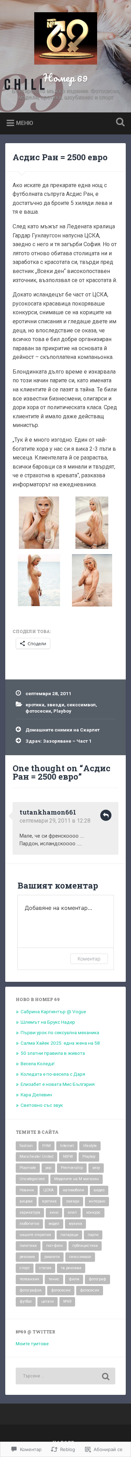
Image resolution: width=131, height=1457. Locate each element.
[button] (39, 523)
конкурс (93, 1212)
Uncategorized (32, 1179)
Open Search (118, 122)
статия (45, 1268)
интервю (97, 1201)
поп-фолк (54, 1245)
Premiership (72, 1167)
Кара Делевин (36, 1094)
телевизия (29, 1279)
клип (72, 1212)
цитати (47, 1301)
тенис (54, 1279)
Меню (24, 123)
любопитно (29, 1223)
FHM (46, 1145)
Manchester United (36, 1156)
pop (48, 1167)
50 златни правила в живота (53, 1053)
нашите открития (35, 1234)
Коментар (89, 959)
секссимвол (81, 704)
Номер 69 (65, 77)
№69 (67, 1301)
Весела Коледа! (37, 1063)
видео (99, 1190)
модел (54, 1223)
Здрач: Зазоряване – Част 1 (59, 741)
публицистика (85, 1245)
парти (93, 1234)
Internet (67, 1145)
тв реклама (71, 1268)
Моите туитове (32, 1343)
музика (75, 1223)
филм (74, 1279)
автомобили (73, 1190)
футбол (26, 1301)
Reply (105, 815)
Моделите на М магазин (76, 1179)
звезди (55, 704)
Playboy (62, 711)
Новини (27, 1190)
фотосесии (38, 711)
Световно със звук (42, 1105)
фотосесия (89, 1290)
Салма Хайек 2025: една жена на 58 (60, 1043)
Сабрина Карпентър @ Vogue (53, 1011)
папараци (69, 1234)
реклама (27, 1256)
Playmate (28, 1167)
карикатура (30, 1212)
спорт (25, 1268)
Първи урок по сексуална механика (60, 1032)
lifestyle (90, 1145)
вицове (26, 1201)
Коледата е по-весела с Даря (53, 1074)
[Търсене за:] (65, 1376)
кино (54, 1212)
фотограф (97, 1279)
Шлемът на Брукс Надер (48, 1022)
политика (28, 1245)
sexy (96, 1167)
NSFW (68, 1156)
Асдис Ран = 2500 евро (60, 157)
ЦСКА (48, 1190)
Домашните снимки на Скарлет (63, 730)
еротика (35, 704)
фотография (31, 1290)
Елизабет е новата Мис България (58, 1084)
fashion (26, 1145)
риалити (52, 1256)
